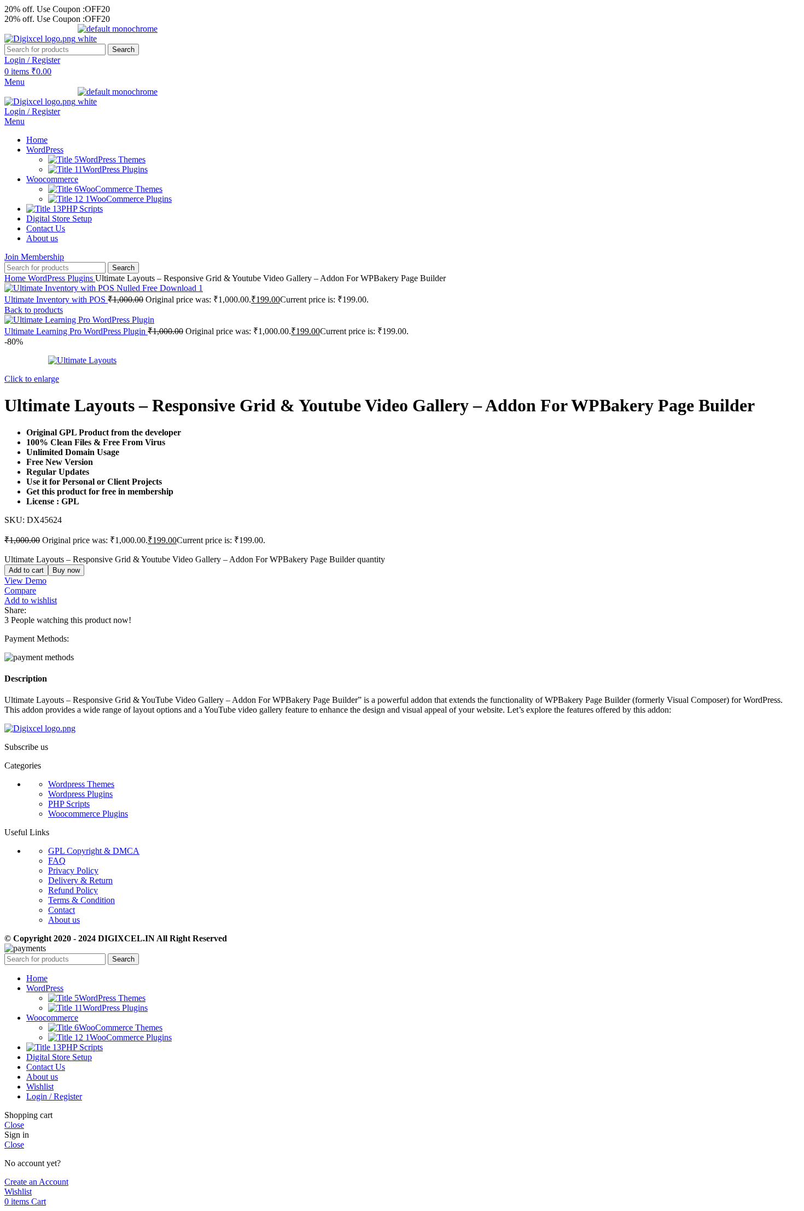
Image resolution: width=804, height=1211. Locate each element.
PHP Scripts (69, 803)
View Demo (25, 580)
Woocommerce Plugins (88, 813)
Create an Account (36, 1181)
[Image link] (39, 728)
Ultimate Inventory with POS (56, 299)
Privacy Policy (73, 870)
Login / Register (54, 1096)
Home (16, 278)
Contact (61, 910)
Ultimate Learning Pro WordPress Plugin (76, 331)
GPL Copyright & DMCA (93, 850)
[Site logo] (41, 38)
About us (64, 919)
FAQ (57, 860)
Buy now (66, 570)
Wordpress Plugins (80, 794)
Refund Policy (73, 890)
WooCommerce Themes (120, 189)
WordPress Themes (112, 159)
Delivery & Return (80, 880)
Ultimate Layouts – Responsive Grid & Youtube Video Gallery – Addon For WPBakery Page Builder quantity (194, 559)
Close (14, 1125)
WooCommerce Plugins (131, 198)
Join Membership (34, 256)
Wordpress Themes (81, 784)
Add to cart (26, 570)
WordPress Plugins (115, 169)
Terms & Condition (81, 900)
